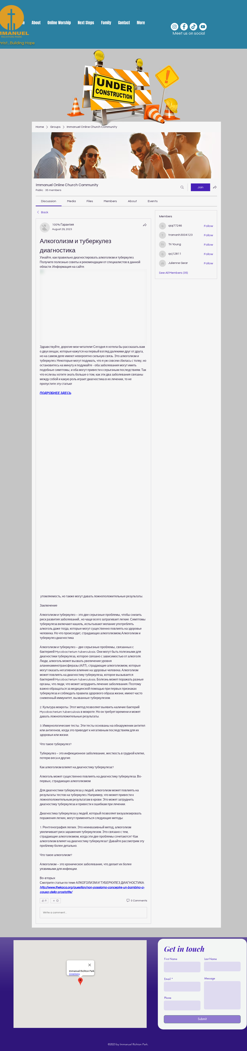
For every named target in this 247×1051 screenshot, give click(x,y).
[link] (48, 201)
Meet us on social (189, 33)
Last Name (210, 959)
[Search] (182, 187)
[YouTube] (203, 26)
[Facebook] (184, 26)
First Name (170, 959)
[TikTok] (193, 26)
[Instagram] (174, 26)
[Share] (144, 225)
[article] (93, 571)
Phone (167, 998)
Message (209, 978)
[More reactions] (56, 900)
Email (167, 979)
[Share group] (214, 187)
